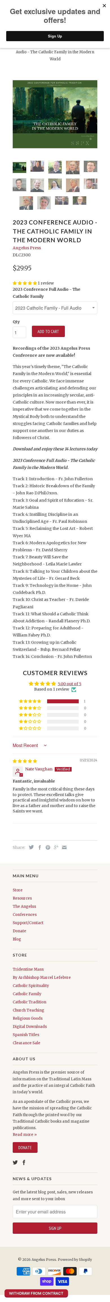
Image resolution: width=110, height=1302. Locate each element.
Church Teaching (28, 1010)
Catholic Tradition (29, 1002)
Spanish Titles (26, 1034)
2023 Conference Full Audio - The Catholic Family (46, 293)
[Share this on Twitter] (30, 847)
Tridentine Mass (28, 969)
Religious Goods (28, 1018)
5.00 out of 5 (70, 683)
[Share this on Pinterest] (46, 847)
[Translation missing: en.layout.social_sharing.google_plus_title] (54, 847)
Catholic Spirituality (31, 985)
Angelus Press (27, 247)
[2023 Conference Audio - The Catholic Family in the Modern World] (55, 114)
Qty (16, 321)
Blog (17, 939)
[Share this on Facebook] (38, 847)
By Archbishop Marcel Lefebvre (42, 977)
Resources (22, 898)
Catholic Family (27, 994)
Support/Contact (28, 922)
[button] (30, 701)
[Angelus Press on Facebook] (24, 1162)
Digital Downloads (30, 1026)
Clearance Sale (26, 1043)
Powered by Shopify (75, 1259)
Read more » (25, 1134)
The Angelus (24, 906)
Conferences (25, 914)
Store (18, 890)
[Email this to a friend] (63, 847)
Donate (19, 931)
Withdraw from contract (36, 1293)
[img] (25, 761)
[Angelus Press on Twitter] (15, 1162)
